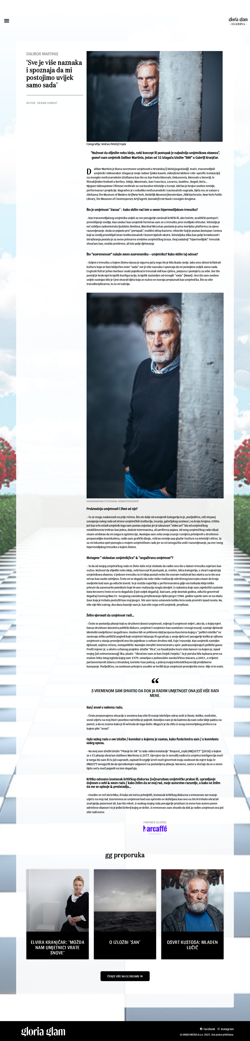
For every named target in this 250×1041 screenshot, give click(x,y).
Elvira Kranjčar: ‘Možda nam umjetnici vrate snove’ (57, 947)
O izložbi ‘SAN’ (125, 942)
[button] (7, 21)
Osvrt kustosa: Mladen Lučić (192, 944)
